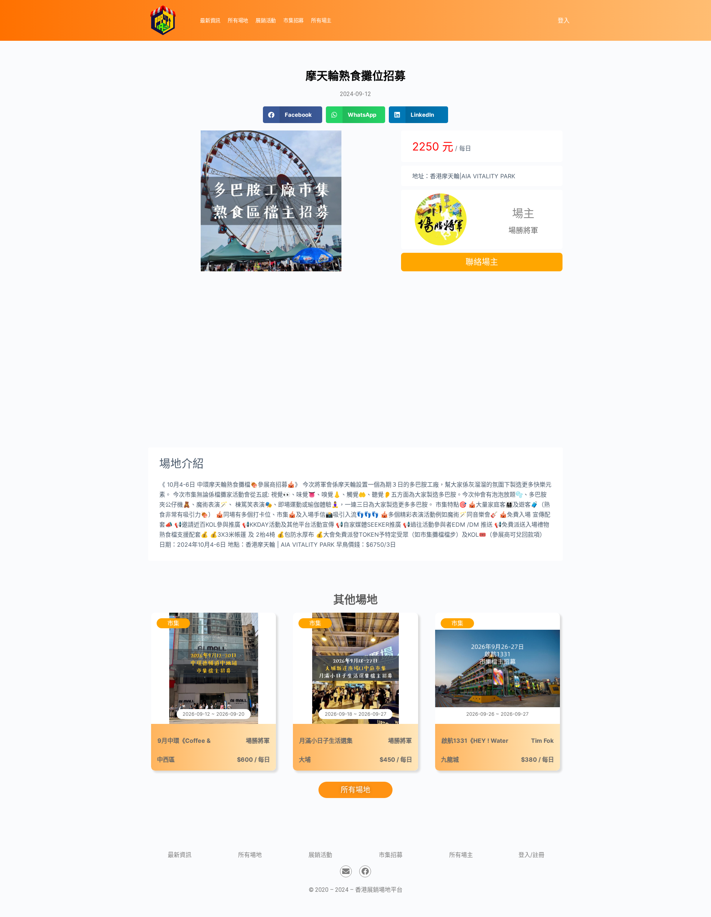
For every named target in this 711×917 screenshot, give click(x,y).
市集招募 (391, 854)
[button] (292, 114)
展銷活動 (320, 854)
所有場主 (461, 854)
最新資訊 (179, 854)
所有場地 (250, 854)
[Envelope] (346, 871)
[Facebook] (365, 871)
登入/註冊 (531, 854)
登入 (564, 20)
